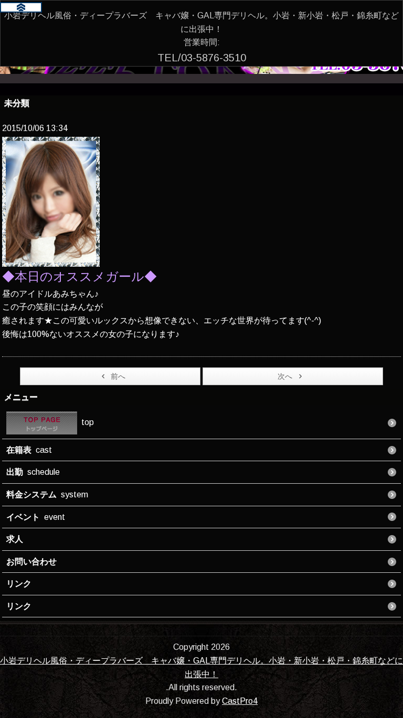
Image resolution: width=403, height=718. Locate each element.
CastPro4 (240, 701)
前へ (118, 376)
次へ (285, 376)
